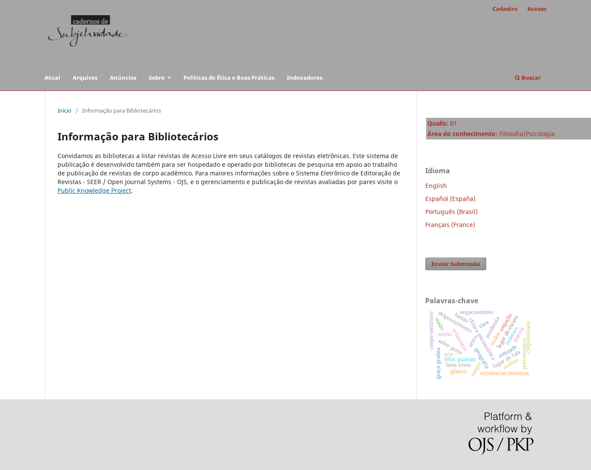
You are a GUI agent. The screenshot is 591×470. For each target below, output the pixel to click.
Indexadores (304, 77)
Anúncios (123, 77)
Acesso (536, 9)
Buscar (530, 77)
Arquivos (85, 77)
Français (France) (450, 224)
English (436, 186)
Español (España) (450, 198)
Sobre (157, 77)
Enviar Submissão (455, 264)
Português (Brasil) (451, 211)
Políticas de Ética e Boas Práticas (228, 77)
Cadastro (504, 9)
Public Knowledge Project (94, 190)
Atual (52, 77)
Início (64, 110)
